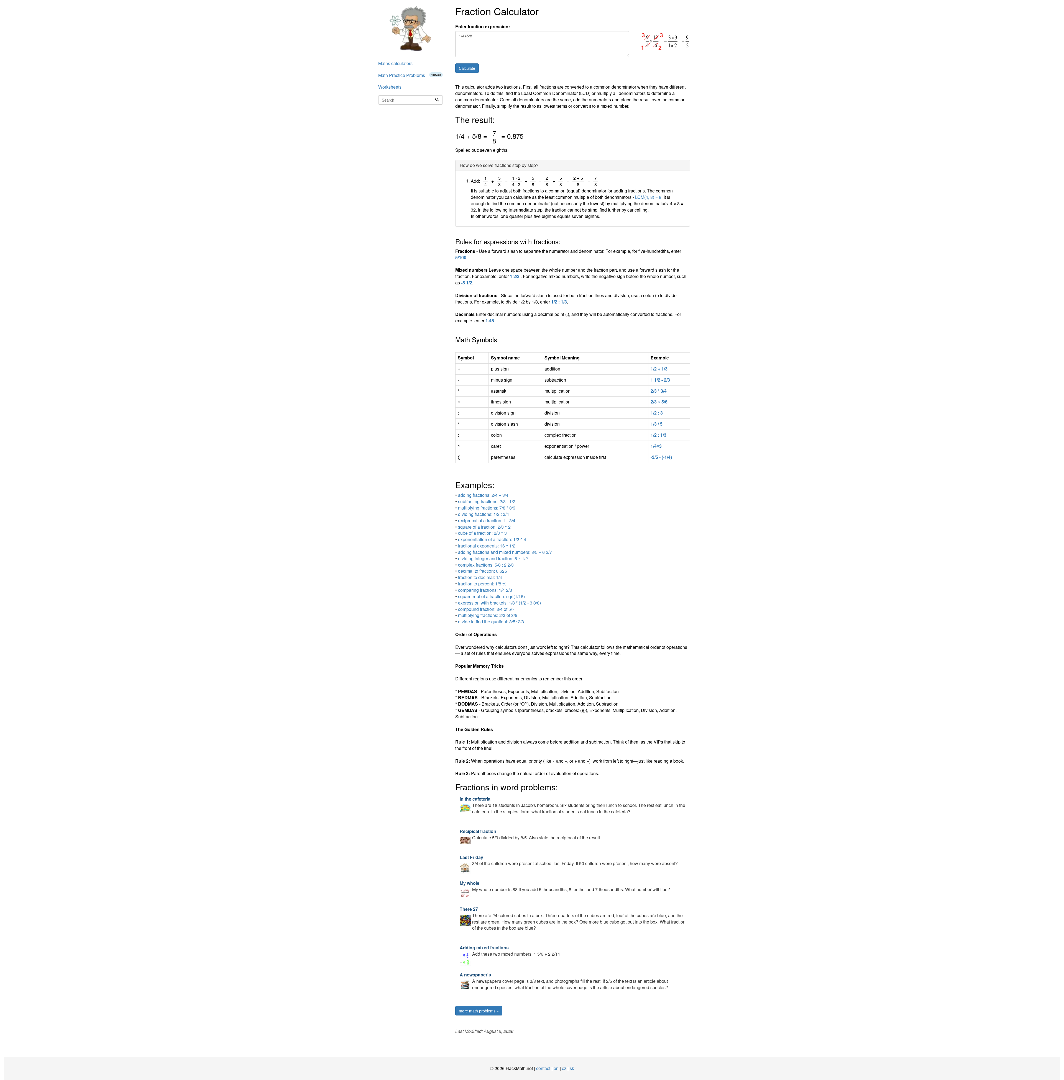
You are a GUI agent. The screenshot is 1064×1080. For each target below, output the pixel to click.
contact (543, 1068)
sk (572, 1068)
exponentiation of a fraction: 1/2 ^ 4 (492, 539)
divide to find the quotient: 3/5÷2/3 (491, 621)
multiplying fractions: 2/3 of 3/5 (487, 615)
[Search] (437, 100)
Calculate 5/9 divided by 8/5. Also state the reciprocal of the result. (530, 834)
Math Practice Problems (409, 75)
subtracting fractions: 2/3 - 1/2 (486, 501)
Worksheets (389, 87)
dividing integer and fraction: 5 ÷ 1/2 (493, 558)
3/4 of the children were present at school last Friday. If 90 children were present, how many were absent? (569, 860)
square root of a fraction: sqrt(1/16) (491, 596)
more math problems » (479, 1011)
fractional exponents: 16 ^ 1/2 (486, 545)
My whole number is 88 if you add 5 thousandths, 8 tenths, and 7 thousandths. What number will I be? (565, 886)
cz (564, 1068)
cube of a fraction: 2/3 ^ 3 (482, 533)
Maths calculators (395, 63)
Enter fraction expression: (482, 27)
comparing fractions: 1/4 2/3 (485, 590)
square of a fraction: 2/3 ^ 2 (484, 527)
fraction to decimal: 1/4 (480, 577)
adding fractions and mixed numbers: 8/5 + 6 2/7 (505, 552)
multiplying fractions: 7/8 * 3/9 (486, 508)
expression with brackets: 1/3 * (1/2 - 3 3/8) (499, 603)
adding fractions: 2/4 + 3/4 (483, 495)
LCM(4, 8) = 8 (648, 197)
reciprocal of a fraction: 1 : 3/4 (486, 520)
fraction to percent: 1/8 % (482, 583)
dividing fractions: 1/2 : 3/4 (483, 514)
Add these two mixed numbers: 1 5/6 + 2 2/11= (511, 950)
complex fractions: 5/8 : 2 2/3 (486, 565)
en (556, 1068)
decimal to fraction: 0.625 (482, 571)
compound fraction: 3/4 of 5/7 (486, 609)
